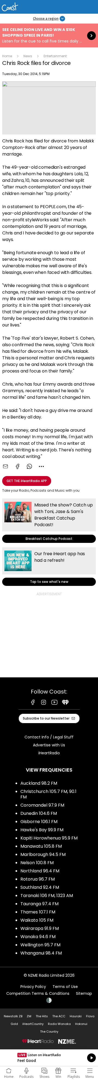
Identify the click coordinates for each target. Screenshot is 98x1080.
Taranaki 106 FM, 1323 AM (46, 895)
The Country (49, 1031)
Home (7, 56)
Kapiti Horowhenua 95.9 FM (49, 838)
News (27, 56)
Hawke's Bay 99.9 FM (41, 830)
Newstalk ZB (13, 1016)
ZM (29, 1016)
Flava (90, 1016)
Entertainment (55, 56)
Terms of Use (65, 986)
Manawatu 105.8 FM (41, 846)
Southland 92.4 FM (39, 887)
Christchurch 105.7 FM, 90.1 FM (48, 794)
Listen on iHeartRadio (49, 1058)
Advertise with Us (49, 745)
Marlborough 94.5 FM (43, 854)
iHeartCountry (33, 1024)
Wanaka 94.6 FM (38, 936)
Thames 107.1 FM (37, 912)
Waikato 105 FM (36, 920)
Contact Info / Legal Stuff (49, 737)
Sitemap (84, 993)
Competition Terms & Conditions (37, 993)
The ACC (58, 1016)
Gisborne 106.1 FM (38, 821)
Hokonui (81, 1024)
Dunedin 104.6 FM (38, 813)
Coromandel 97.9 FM (42, 805)
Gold (14, 1024)
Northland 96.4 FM (39, 871)
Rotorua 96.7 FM (37, 879)
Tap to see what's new (49, 566)
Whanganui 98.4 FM (41, 953)
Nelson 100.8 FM (37, 863)
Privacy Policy (33, 986)
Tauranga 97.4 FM (39, 904)
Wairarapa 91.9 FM (39, 928)
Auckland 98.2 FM (38, 783)
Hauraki (76, 1016)
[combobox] (41, 466)
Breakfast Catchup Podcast (49, 521)
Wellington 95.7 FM (40, 945)
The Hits (42, 1016)
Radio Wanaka (59, 1024)
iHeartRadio (49, 753)
